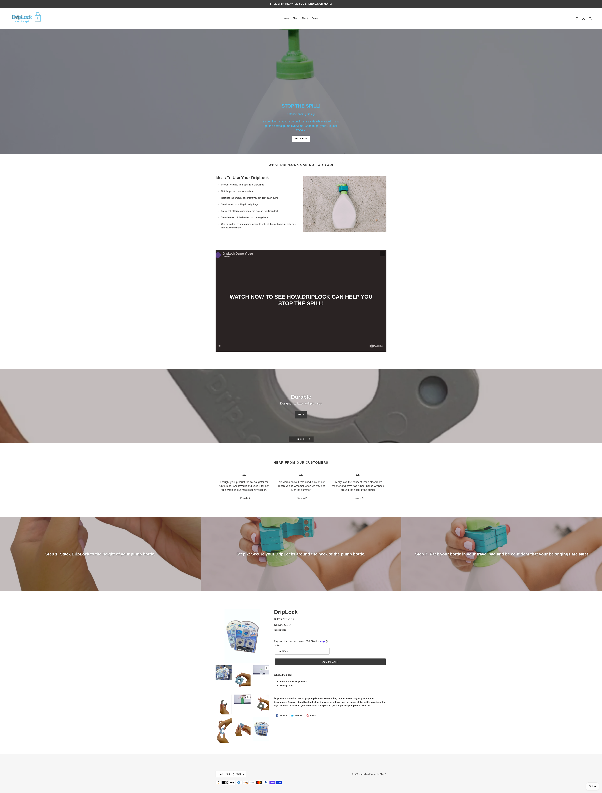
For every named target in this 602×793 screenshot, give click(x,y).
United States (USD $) (230, 774)
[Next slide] (309, 439)
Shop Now (301, 138)
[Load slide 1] (298, 439)
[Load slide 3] (304, 439)
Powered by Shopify (377, 774)
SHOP (301, 414)
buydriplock (364, 774)
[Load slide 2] (301, 439)
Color (277, 645)
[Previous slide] (292, 439)
